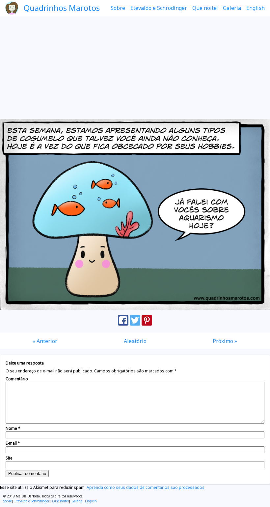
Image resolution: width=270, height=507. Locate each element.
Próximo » (225, 341)
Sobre (118, 8)
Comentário (17, 379)
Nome (13, 428)
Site (9, 458)
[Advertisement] (135, 67)
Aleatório (135, 341)
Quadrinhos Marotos (62, 7)
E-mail (13, 443)
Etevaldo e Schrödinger (158, 8)
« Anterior (45, 341)
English (255, 8)
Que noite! (205, 8)
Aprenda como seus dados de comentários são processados (145, 487)
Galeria (232, 8)
